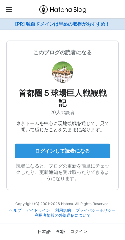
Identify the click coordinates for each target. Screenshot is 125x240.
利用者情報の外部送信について (63, 215)
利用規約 (63, 210)
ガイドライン (38, 210)
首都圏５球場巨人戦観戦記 (63, 98)
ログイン (78, 231)
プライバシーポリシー (96, 210)
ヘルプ (15, 210)
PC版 (60, 231)
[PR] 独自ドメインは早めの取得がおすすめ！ (62, 24)
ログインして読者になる (62, 151)
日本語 (44, 231)
